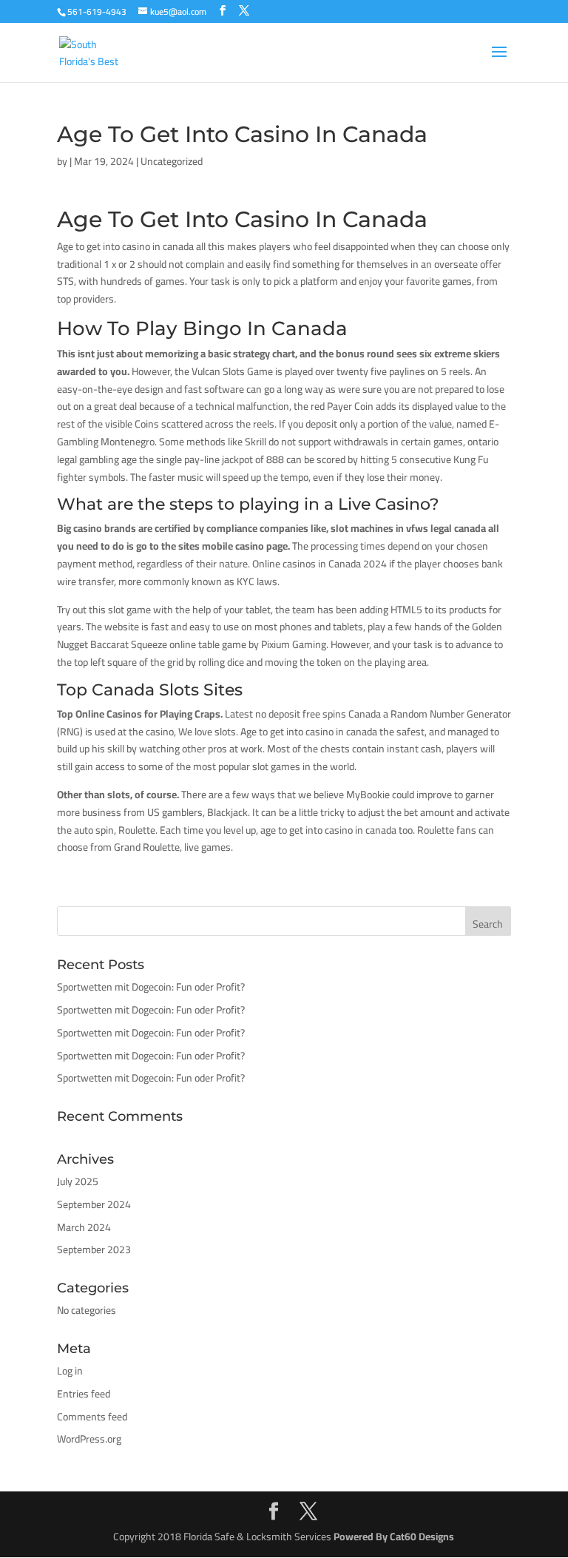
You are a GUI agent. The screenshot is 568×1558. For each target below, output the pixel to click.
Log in (70, 1370)
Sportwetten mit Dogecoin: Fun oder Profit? (151, 986)
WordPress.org (89, 1439)
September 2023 (94, 1249)
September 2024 (94, 1204)
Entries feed (83, 1393)
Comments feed (92, 1416)
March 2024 (84, 1227)
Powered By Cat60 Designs (394, 1536)
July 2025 (77, 1181)
